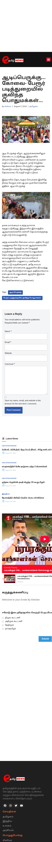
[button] (48, 59)
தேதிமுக (9, 625)
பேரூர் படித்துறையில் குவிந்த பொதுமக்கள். (22, 298)
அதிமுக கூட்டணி (13, 621)
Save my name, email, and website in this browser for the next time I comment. (23, 402)
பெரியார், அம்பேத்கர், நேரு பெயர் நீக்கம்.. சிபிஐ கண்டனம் (27, 449)
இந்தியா (6, 494)
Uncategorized (9, 446)
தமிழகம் (33, 106)
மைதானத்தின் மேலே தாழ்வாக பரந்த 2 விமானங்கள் (24, 466)
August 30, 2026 (10, 453)
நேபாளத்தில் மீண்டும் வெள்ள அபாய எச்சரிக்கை (23, 498)
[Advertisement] (26, 26)
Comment (10, 364)
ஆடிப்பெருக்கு (15, 292)
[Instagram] (10, 805)
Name (8, 331)
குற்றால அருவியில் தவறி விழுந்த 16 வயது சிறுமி (23, 482)
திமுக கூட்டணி (12, 618)
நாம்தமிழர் (10, 629)
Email (8, 342)
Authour (8, 106)
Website (8, 353)
